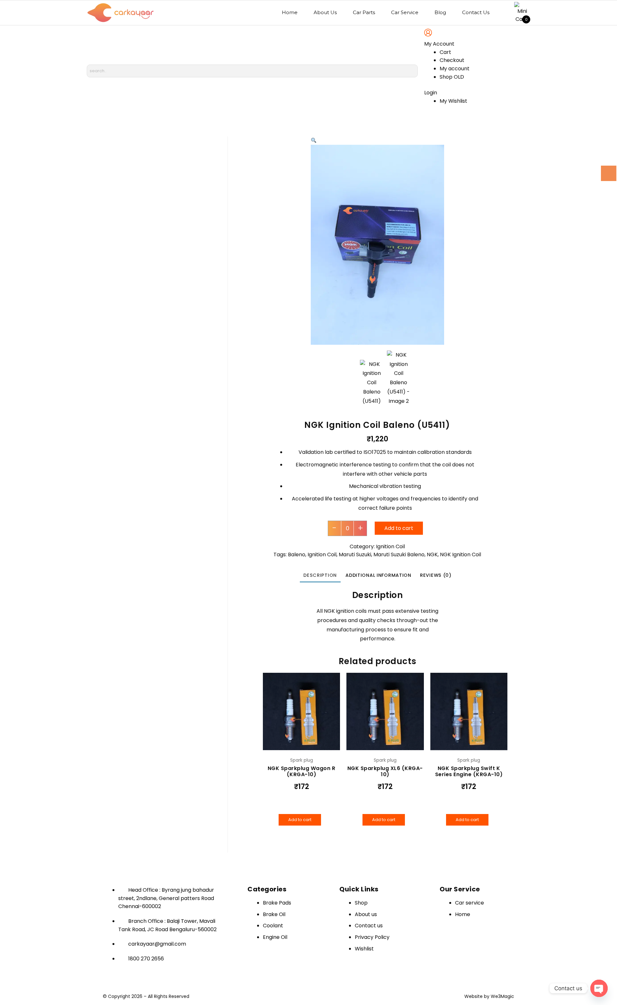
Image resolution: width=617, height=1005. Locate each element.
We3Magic (502, 996)
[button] (314, 140)
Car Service (404, 12)
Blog (440, 12)
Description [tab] (320, 575)
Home (290, 12)
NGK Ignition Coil (460, 554)
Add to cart (398, 528)
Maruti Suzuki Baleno (399, 554)
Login (430, 92)
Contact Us (475, 12)
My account (454, 68)
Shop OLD (452, 77)
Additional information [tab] (378, 575)
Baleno (296, 554)
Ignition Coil (390, 546)
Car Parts (364, 12)
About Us (325, 12)
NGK (432, 554)
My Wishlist (453, 101)
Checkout (452, 60)
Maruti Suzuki (355, 554)
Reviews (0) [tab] (436, 575)
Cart (445, 52)
